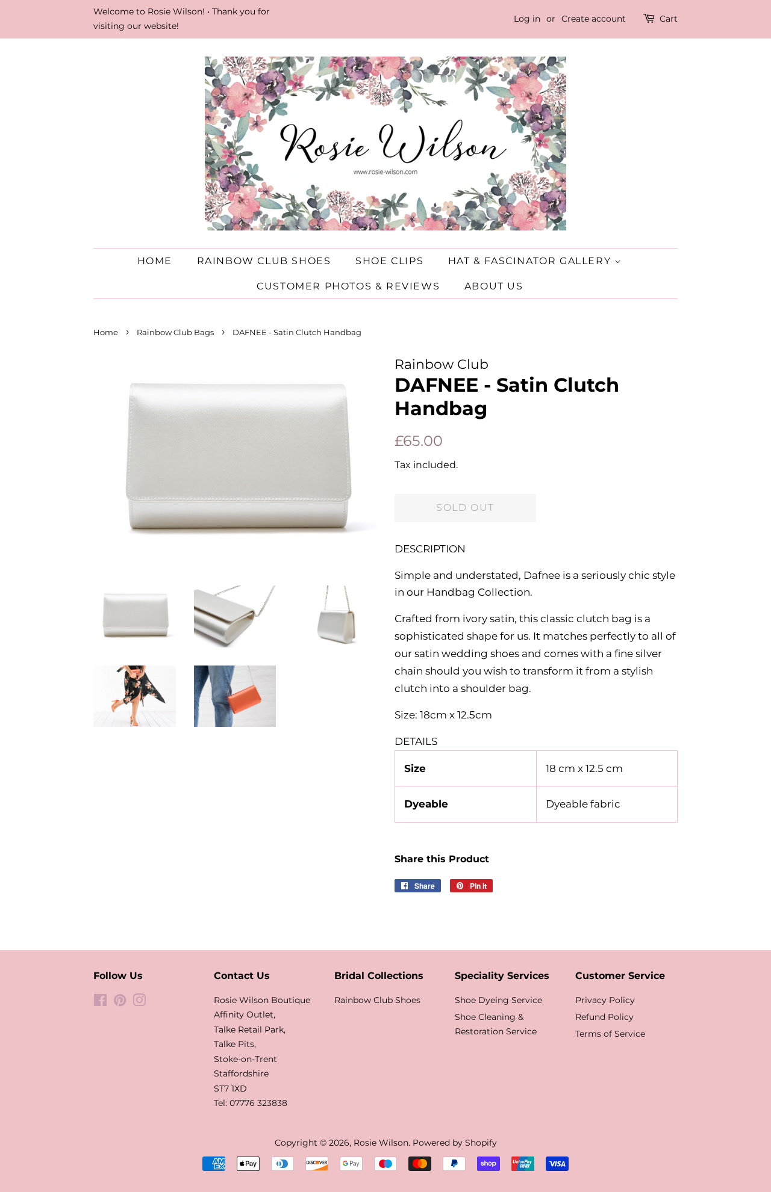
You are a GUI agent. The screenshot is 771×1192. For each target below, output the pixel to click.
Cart (669, 18)
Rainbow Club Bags (175, 332)
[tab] (536, 549)
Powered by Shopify (455, 1142)
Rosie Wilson (381, 1142)
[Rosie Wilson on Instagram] (139, 1002)
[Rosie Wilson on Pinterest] (119, 1002)
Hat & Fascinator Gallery (531, 261)
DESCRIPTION (430, 549)
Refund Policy (604, 1016)
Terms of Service (610, 1033)
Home (154, 261)
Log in (527, 18)
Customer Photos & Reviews (348, 286)
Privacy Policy (605, 1000)
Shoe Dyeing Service (498, 1000)
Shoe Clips (389, 261)
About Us (493, 286)
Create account (593, 18)
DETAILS (416, 741)
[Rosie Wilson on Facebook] (100, 1002)
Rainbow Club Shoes (264, 261)
